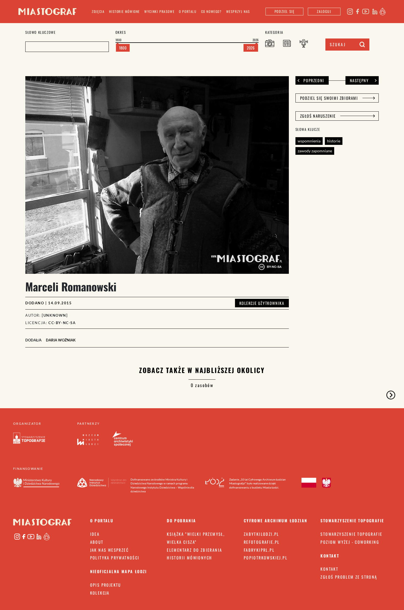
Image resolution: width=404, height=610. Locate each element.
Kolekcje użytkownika (261, 303)
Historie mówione (124, 11)
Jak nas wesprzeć (109, 550)
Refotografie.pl (262, 542)
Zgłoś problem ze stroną (348, 577)
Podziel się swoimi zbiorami (329, 98)
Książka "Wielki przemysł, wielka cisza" (196, 538)
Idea (95, 534)
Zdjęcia (98, 11)
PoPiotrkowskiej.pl (265, 558)
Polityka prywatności (115, 558)
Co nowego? (211, 11)
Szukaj (338, 44)
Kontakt (329, 569)
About (97, 542)
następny (359, 80)
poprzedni (313, 80)
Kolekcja (100, 593)
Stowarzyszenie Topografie (351, 534)
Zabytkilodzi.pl (261, 534)
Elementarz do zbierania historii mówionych (194, 554)
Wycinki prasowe (159, 11)
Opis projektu (105, 585)
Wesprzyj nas (238, 11)
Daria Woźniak (61, 340)
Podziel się (285, 11)
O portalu (188, 11)
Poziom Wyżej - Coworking (349, 542)
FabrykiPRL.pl (259, 550)
